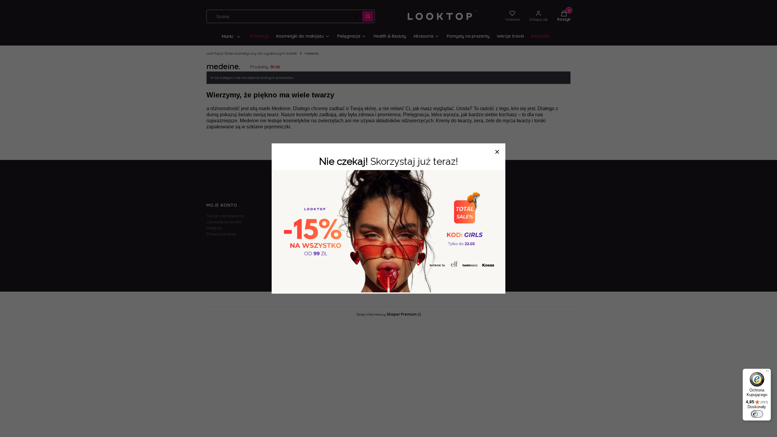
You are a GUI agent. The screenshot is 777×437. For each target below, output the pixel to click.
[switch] (757, 414)
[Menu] (767, 372)
